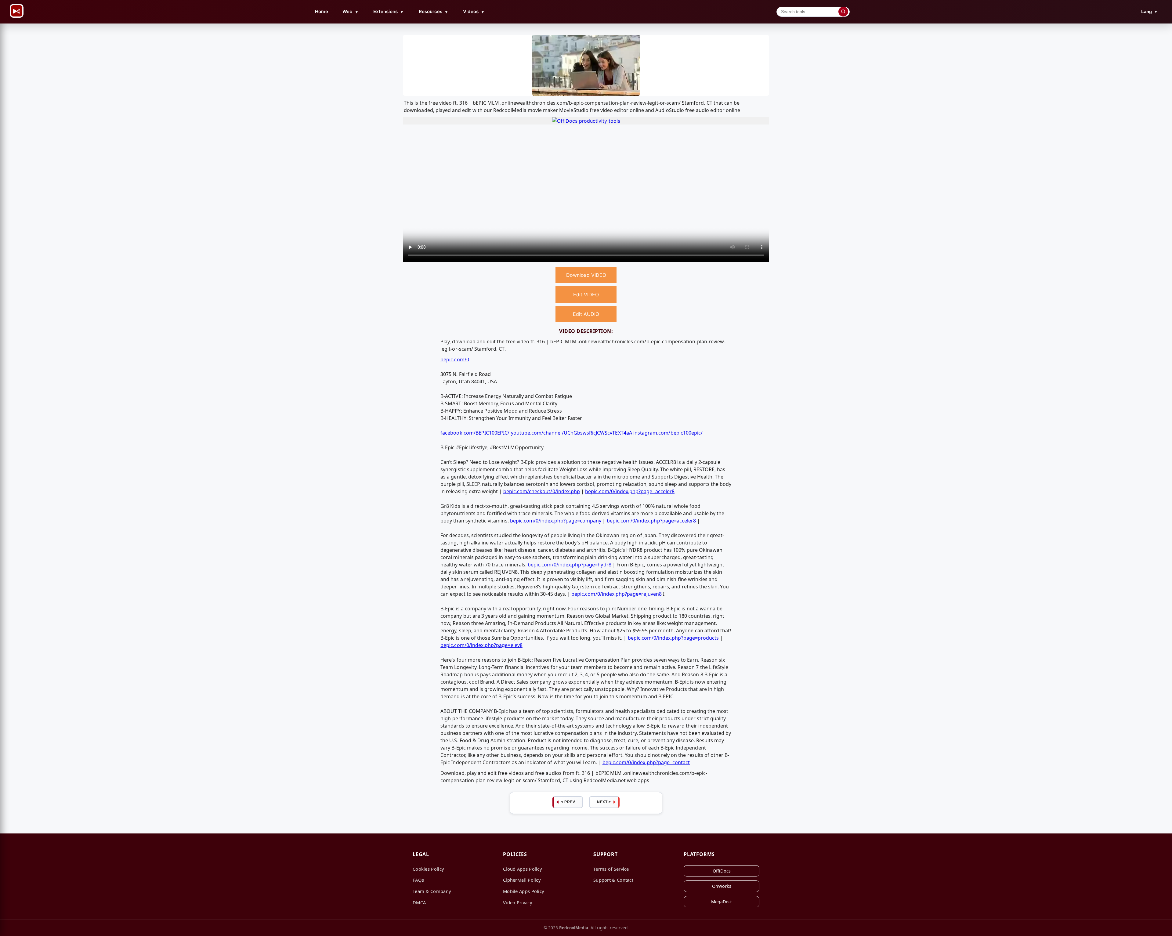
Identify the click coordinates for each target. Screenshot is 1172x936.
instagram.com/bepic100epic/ (668, 432)
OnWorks (721, 886)
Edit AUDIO (586, 314)
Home (321, 11)
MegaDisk (721, 902)
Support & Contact (613, 880)
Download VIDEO (586, 275)
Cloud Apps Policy (522, 869)
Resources (434, 12)
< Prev (568, 802)
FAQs (418, 880)
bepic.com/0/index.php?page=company (556, 520)
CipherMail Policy (522, 880)
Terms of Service (611, 869)
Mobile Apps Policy (523, 891)
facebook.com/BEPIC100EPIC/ (474, 432)
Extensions (388, 12)
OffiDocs (722, 871)
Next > (604, 802)
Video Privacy (517, 902)
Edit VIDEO (586, 294)
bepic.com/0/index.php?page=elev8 (481, 645)
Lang (1149, 11)
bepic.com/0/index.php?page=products (673, 637)
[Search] (843, 11)
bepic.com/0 (454, 359)
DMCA (419, 902)
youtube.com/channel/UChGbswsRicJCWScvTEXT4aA (571, 432)
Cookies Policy (428, 869)
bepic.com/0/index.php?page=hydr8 (569, 564)
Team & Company (432, 891)
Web (350, 12)
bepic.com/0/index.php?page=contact (646, 762)
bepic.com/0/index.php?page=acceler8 (630, 491)
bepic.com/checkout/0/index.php (541, 491)
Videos (474, 12)
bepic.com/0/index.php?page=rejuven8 (616, 594)
